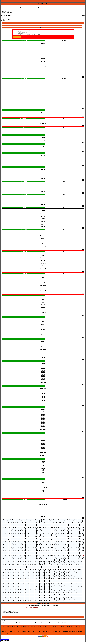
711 (26, 547)
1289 (71, 572)
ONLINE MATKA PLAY (4, 640)
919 (65, 555)
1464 (28, 581)
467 (74, 536)
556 (20, 541)
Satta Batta (12, 629)
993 (61, 558)
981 (35, 558)
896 (15, 555)
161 (69, 524)
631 (18, 544)
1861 (61, 600)
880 (63, 553)
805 (65, 550)
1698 (53, 592)
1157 (64, 566)
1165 (3, 567)
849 (78, 552)
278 (76, 528)
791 (35, 550)
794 (41, 550)
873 (48, 553)
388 (67, 533)
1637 (61, 589)
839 (56, 552)
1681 (10, 592)
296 (33, 530)
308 (58, 530)
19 (35, 519)
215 (22, 527)
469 (78, 536)
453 (43, 536)
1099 (3, 564)
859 (18, 553)
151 (48, 524)
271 (61, 528)
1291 (76, 572)
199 (69, 525)
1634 (53, 589)
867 (35, 553)
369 (26, 533)
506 (76, 538)
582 (76, 541)
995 (65, 558)
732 (71, 547)
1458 (13, 581)
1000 (76, 558)
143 (31, 524)
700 (3, 547)
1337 (31, 575)
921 (69, 555)
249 (13, 528)
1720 (28, 594)
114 (49, 522)
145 (35, 524)
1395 (15, 578)
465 (69, 536)
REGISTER (42, 27)
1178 (35, 567)
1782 (23, 597)
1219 (55, 569)
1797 (61, 597)
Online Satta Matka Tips (30, 631)
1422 (3, 580)
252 (20, 528)
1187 (57, 567)
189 (48, 525)
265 (48, 528)
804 (63, 550)
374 (37, 533)
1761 (51, 595)
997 (69, 558)
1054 (51, 561)
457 (52, 536)
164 (76, 524)
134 (11, 524)
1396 (18, 578)
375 (39, 533)
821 (18, 552)
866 (33, 553)
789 (31, 550)
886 (76, 553)
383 (56, 533)
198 (67, 525)
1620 (18, 589)
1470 (43, 581)
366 (20, 533)
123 (68, 522)
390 (71, 533)
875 (52, 553)
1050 (41, 561)
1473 (51, 581)
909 (43, 555)
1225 (71, 569)
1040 (15, 561)
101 (21, 522)
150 (46, 524)
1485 (81, 581)
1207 (25, 569)
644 (46, 544)
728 (63, 547)
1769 (71, 595)
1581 (81, 586)
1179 (37, 567)
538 (63, 539)
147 (39, 524)
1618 (13, 589)
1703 (66, 592)
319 (82, 530)
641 (39, 544)
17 (31, 519)
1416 (68, 578)
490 (41, 538)
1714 (13, 594)
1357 (81, 575)
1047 (33, 561)
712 (28, 547)
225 (43, 527)
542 (71, 539)
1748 (18, 595)
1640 (68, 589)
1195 (77, 567)
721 (48, 547)
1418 (73, 578)
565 (39, 541)
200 (71, 525)
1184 (50, 567)
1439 (46, 580)
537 (61, 539)
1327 (5, 575)
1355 (76, 575)
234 (63, 527)
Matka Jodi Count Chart (70, 626)
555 (18, 541)
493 (48, 538)
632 (20, 544)
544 (76, 539)
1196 (79, 567)
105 (29, 522)
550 (7, 541)
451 (39, 536)
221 (35, 527)
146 (37, 524)
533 (52, 539)
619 (73, 542)
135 (13, 524)
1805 (81, 597)
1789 (41, 597)
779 (9, 550)
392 (76, 533)
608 (50, 542)
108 (36, 522)
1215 (45, 569)
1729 (51, 594)
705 (13, 547)
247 (9, 528)
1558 (23, 586)
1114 (40, 564)
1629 (41, 589)
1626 (33, 589)
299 (39, 530)
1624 (28, 589)
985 (43, 558)
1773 (81, 595)
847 (74, 552)
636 (28, 544)
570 (50, 541)
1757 (41, 595)
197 (65, 525)
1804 (78, 597)
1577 (71, 586)
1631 (46, 589)
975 (22, 558)
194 (58, 525)
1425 (10, 580)
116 (53, 522)
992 (58, 558)
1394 (13, 578)
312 (67, 530)
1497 (31, 583)
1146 (37, 566)
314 (71, 530)
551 (9, 541)
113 (46, 522)
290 (20, 530)
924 (76, 555)
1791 (46, 597)
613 (61, 542)
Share (84, 15)
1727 (46, 594)
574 (58, 541)
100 (19, 522)
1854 (43, 600)
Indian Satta (32, 629)
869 (39, 553)
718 (41, 547)
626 (7, 544)
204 (80, 525)
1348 (58, 575)
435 (5, 536)
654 (67, 544)
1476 (58, 581)
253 (22, 528)
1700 (58, 592)
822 (20, 552)
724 (54, 547)
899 (22, 555)
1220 (58, 569)
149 (43, 524)
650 (58, 544)
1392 (8, 578)
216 (24, 527)
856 (11, 553)
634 (24, 544)
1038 (10, 561)
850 (80, 552)
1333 (21, 575)
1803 (76, 597)
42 (76, 519)
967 (5, 558)
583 (78, 541)
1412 (58, 578)
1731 (56, 594)
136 (15, 524)
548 (3, 541)
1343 (46, 575)
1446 (63, 580)
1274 (33, 572)
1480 (68, 581)
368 (24, 533)
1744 (8, 595)
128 (78, 522)
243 (82, 527)
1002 (81, 558)
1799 (66, 597)
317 (78, 530)
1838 (3, 600)
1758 (43, 595)
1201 (10, 569)
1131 (81, 564)
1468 (38, 581)
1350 (63, 575)
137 (18, 524)
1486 (3, 583)
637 (31, 544)
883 (69, 553)
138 (20, 524)
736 (80, 547)
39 (71, 519)
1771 (76, 595)
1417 (71, 578)
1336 (28, 575)
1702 (63, 592)
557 (22, 541)
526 (37, 539)
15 (28, 519)
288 (15, 530)
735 (78, 547)
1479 (66, 581)
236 (67, 527)
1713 (10, 594)
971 (13, 558)
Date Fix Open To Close (69, 629)
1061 (68, 561)
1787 (36, 597)
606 (46, 542)
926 (80, 555)
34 (62, 519)
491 (43, 538)
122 (66, 522)
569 (48, 541)
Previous (4, 519)
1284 (58, 572)
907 (39, 555)
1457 (10, 581)
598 (28, 542)
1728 (48, 594)
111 (42, 522)
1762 (53, 595)
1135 (10, 566)
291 (22, 530)
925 (78, 555)
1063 (73, 561)
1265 (10, 572)
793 (39, 550)
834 (46, 552)
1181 (42, 567)
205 (82, 525)
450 (37, 536)
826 (28, 552)
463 (65, 536)
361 (9, 533)
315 (73, 530)
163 (74, 524)
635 (26, 544)
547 (82, 539)
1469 (41, 581)
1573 (61, 586)
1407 (46, 578)
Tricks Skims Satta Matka (77, 629)
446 (28, 536)
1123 (62, 564)
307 (56, 530)
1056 (56, 561)
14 (26, 519)
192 (54, 525)
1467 (36, 581)
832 (41, 552)
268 (54, 528)
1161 (74, 566)
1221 (60, 569)
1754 (33, 595)
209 (9, 527)
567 (43, 541)
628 (11, 544)
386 (63, 533)
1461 (21, 581)
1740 (78, 594)
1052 (46, 561)
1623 (26, 589)
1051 (43, 561)
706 (15, 547)
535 (56, 539)
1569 (51, 586)
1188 (60, 567)
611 (56, 542)
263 (43, 528)
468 (76, 536)
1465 (31, 581)
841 (61, 552)
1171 (18, 567)
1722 (33, 594)
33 (60, 519)
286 (11, 530)
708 (20, 547)
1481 (71, 581)
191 (52, 525)
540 (67, 539)
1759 (46, 595)
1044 (26, 561)
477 (13, 538)
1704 (68, 592)
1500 (38, 583)
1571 (56, 586)
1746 (13, 595)
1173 (23, 567)
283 (5, 530)
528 (41, 539)
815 (5, 552)
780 (11, 550)
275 (69, 528)
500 (63, 538)
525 (35, 539)
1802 (73, 597)
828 (33, 552)
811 (78, 550)
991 (56, 558)
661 (82, 544)
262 (41, 528)
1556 (18, 586)
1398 (23, 578)
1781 (21, 597)
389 (69, 533)
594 (20, 542)
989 (52, 558)
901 (26, 555)
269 (56, 528)
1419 (76, 578)
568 (46, 541)
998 (71, 558)
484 (28, 538)
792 (37, 550)
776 (3, 550)
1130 (79, 564)
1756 (38, 595)
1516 (78, 583)
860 (20, 553)
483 (26, 538)
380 (50, 533)
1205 (20, 569)
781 (13, 550)
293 (26, 530)
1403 (36, 578)
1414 (63, 578)
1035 (3, 561)
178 (24, 525)
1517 (81, 583)
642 (41, 544)
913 (52, 555)
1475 (56, 581)
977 (26, 558)
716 (37, 547)
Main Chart (3, 629)
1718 (23, 594)
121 (63, 522)
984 (41, 558)
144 (33, 524)
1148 (42, 566)
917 (61, 555)
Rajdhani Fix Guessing (79, 631)
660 (80, 544)
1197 (82, 567)
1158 (67, 566)
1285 (61, 572)
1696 (48, 592)
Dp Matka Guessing (65, 631)
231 (56, 527)
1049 (38, 561)
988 (50, 558)
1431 (26, 580)
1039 (13, 561)
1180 (40, 567)
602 (37, 542)
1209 (30, 569)
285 (9, 530)
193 (56, 525)
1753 (31, 595)
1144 (32, 566)
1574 (63, 586)
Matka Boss (22, 629)
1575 (66, 586)
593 (18, 542)
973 (18, 558)
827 (31, 552)
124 (70, 522)
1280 (48, 572)
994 (63, 558)
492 (46, 538)
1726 (43, 594)
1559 (26, 586)
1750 (23, 595)
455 (48, 536)
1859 (56, 600)
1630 (43, 589)
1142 (28, 566)
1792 (48, 597)
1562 (33, 586)
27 (49, 519)
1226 (73, 569)
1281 (51, 572)
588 (7, 542)
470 (80, 536)
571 (52, 541)
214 (20, 527)
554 (15, 541)
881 (65, 553)
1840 (8, 600)
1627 (36, 589)
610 (54, 542)
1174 (25, 567)
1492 (18, 583)
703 (9, 547)
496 (54, 538)
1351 (66, 575)
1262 (3, 572)
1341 (41, 575)
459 (56, 536)
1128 (74, 564)
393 (78, 533)
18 (33, 519)
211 (13, 527)
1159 (69, 566)
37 (67, 519)
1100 (5, 564)
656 (71, 544)
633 (22, 544)
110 (40, 522)
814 (3, 552)
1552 (8, 586)
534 (54, 539)
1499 (36, 583)
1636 (58, 589)
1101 (8, 564)
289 (18, 530)
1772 (78, 595)
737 (82, 547)
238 (71, 527)
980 (33, 558)
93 (6, 522)
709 (22, 547)
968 (7, 558)
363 (13, 533)
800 (54, 550)
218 (28, 527)
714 (33, 547)
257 (31, 528)
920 (67, 555)
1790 (43, 597)
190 (50, 525)
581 (74, 541)
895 (13, 555)
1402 (33, 578)
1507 (56, 583)
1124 (64, 564)
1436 (38, 580)
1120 (54, 564)
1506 (53, 583)
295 (31, 530)
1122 (59, 564)
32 (58, 519)
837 (52, 552)
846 (71, 552)
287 (13, 530)
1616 (8, 589)
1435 (36, 580)
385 (61, 533)
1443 (56, 580)
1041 (18, 561)
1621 (21, 589)
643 (43, 544)
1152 (52, 566)
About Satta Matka (12, 626)
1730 (53, 594)
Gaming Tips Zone (4, 631)
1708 (78, 592)
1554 (13, 586)
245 (5, 528)
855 (9, 553)
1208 (28, 569)
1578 (73, 586)
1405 (41, 578)
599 (31, 542)
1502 (43, 583)
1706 (73, 592)
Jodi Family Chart (36, 626)
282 (3, 530)
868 (37, 553)
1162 (77, 566)
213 (18, 527)
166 (80, 524)
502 (67, 538)
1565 (41, 586)
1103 (13, 564)
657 (74, 544)
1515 (76, 583)
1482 (73, 581)
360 (7, 533)
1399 (26, 578)
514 (11, 539)
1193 (72, 567)
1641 (71, 589)
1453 (81, 580)
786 (24, 550)
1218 (53, 569)
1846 (23, 600)
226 (46, 527)
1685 (21, 592)
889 (82, 553)
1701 (61, 592)
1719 (25, 594)
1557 (21, 586)
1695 (46, 592)
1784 (28, 597)
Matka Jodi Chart (42, 626)
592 (15, 542)
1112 (35, 564)
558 (24, 541)
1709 (81, 592)
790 (33, 550)
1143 (30, 566)
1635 (56, 589)
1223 (66, 569)
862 (24, 553)
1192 (69, 567)
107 (34, 522)
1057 (58, 561)
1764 (58, 595)
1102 (10, 564)
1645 (81, 589)
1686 (23, 592)
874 (50, 553)
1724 (38, 594)
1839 (5, 600)
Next (63, 600)
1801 (71, 597)
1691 (36, 592)
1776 (8, 597)
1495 (26, 583)
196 (63, 525)
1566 (43, 586)
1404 (38, 578)
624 (3, 544)
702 (7, 547)
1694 (43, 592)
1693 (41, 592)
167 (82, 524)
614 (63, 542)
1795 (56, 597)
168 (3, 525)
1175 (28, 567)
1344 (48, 575)
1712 (8, 594)
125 (72, 522)
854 (7, 553)
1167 (8, 567)
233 (61, 527)
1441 (51, 580)
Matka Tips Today (17, 629)
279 (78, 528)
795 (43, 550)
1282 (53, 572)
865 (31, 553)
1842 (13, 600)
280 (80, 528)
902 (28, 555)
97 (13, 522)
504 (71, 538)
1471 (46, 581)
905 (35, 555)
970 (11, 558)
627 (9, 544)
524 (33, 539)
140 (24, 524)
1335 (26, 575)
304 (50, 530)
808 (71, 550)
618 (71, 542)
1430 (23, 580)
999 (74, 558)
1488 (8, 583)
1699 (56, 592)
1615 (5, 589)
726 (58, 547)
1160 (72, 566)
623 (82, 542)
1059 (63, 561)
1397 (21, 578)
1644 (78, 589)
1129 (76, 564)
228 (50, 527)
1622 (23, 589)
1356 (78, 575)
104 (27, 522)
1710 (3, 594)
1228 (78, 569)
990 (54, 558)
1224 (68, 569)
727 (61, 547)
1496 (28, 583)
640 (37, 544)
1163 (79, 566)
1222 (63, 569)
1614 (3, 589)
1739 (76, 594)
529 (43, 539)
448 (33, 536)
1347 (56, 575)
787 (26, 550)
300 (41, 530)
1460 (18, 581)
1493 (21, 583)
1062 (71, 561)
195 (61, 525)
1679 (5, 592)
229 (52, 527)
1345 (51, 575)
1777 (10, 597)
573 (56, 541)
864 (28, 553)
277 (74, 528)
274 (67, 528)
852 (3, 553)
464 (67, 536)
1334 (23, 575)
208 (7, 527)
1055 (53, 561)
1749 (21, 595)
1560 (28, 586)
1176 (30, 567)
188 (46, 525)
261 (39, 528)
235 (65, 527)
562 (33, 541)
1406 (43, 578)
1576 (68, 586)
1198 (3, 569)
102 (23, 522)
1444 (58, 580)
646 (50, 544)
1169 (13, 567)
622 (80, 542)
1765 (61, 595)
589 (9, 542)
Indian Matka (8, 629)
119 (59, 522)
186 (41, 525)
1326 (3, 575)
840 (58, 552)
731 (69, 547)
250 (15, 528)
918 (63, 555)
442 (20, 536)
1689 (31, 592)
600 (33, 542)
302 (46, 530)
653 (65, 544)
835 (48, 552)
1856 (48, 600)
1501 (41, 583)
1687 (26, 592)
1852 (38, 600)
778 (7, 550)
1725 (41, 594)
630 (15, 544)
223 (39, 527)
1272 (28, 572)
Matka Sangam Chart (55, 626)
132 (7, 524)
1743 (5, 595)
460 (58, 536)
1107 (23, 564)
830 (37, 552)
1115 (42, 564)
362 (11, 533)
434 (3, 536)
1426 (13, 580)
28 (51, 519)
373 (35, 533)
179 (26, 525)
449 (35, 536)
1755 (36, 595)
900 (24, 555)
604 (41, 542)
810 (76, 550)
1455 (5, 581)
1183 (47, 567)
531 (48, 539)
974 (20, 558)
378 (46, 533)
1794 (53, 597)
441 (18, 536)
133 (9, 524)
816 (7, 552)
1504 (48, 583)
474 (7, 538)
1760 (48, 595)
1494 (23, 583)
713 (30, 547)
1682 (13, 592)
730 (67, 547)
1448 (68, 580)
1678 (3, 592)
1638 (63, 589)
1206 (23, 569)
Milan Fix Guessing (5, 633)
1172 (20, 567)
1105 (18, 564)
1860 (58, 600)
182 (33, 525)
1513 (71, 583)
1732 (58, 594)
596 (24, 542)
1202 (13, 569)
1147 (40, 566)
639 (35, 544)
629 (13, 544)
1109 (28, 564)
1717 (20, 594)
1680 (8, 592)
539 (65, 539)
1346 (53, 575)
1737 (71, 594)
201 (74, 525)
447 (31, 536)
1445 (61, 580)
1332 (18, 575)
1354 (73, 575)
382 (54, 533)
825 (26, 552)
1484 (78, 581)
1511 (66, 583)
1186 (55, 567)
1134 (8, 566)
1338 (33, 575)
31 (56, 519)
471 (82, 536)
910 (46, 555)
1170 (15, 567)
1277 (41, 572)
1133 (5, 566)
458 (54, 536)
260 (37, 528)
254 (24, 528)
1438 (43, 580)
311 (65, 530)
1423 (5, 580)
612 (58, 542)
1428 (18, 580)
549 (5, 541)
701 (5, 547)
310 (63, 530)
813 (82, 550)
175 (18, 525)
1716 (18, 594)
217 (26, 527)
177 (22, 525)
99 (17, 522)
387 (65, 533)
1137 (15, 566)
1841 (10, 600)
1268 (18, 572)
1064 (76, 561)
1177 (32, 567)
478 (15, 538)
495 (52, 538)
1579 (76, 586)
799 (52, 550)
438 (11, 536)
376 (41, 533)
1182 (45, 567)
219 (30, 527)
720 (46, 547)
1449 (71, 580)
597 (26, 542)
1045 (28, 561)
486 (33, 538)
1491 (15, 583)
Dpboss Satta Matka (53, 629)
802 (58, 550)
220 (33, 527)
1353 (71, 575)
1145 (35, 566)
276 (71, 528)
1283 (56, 572)
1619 (15, 589)
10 (19, 519)
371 (31, 533)
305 (52, 530)
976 (24, 558)
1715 (15, 594)
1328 (8, 575)
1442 (53, 580)
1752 (28, 595)
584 (80, 541)
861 (22, 553)
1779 (15, 597)
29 (53, 519)
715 (35, 547)
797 (48, 550)
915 (56, 555)
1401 (31, 578)
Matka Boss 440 (37, 631)
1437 (41, 580)
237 (69, 527)
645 (48, 544)
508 (80, 538)
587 (5, 542)
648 (54, 544)
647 (52, 544)
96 (11, 522)
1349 (61, 575)
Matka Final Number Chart (62, 626)
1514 (73, 583)
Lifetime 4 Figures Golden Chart (12, 631)
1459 (15, 581)
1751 (26, 595)
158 (63, 524)
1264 (8, 572)
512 (7, 539)
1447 (66, 580)
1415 (66, 578)
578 (67, 541)
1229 (81, 569)
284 (7, 530)
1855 (46, 600)
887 (78, 553)
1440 (48, 580)
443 (22, 536)
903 (31, 555)
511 (5, 539)
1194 (74, 567)
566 (41, 541)
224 (41, 527)
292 (24, 530)
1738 (73, 594)
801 (56, 550)
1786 (33, 597)
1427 (15, 580)
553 (13, 541)
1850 (33, 600)
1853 (41, 600)
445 (26, 536)
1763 (56, 595)
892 (7, 555)
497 (56, 538)
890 (3, 555)
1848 (28, 600)
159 (65, 524)
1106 (20, 564)
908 (41, 555)
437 (9, 536)
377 (43, 533)
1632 (48, 589)
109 (38, 522)
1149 (45, 566)
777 (5, 550)
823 (22, 552)
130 (3, 524)
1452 (78, 580)
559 (26, 541)
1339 (36, 575)
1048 (36, 561)
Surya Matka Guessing (51, 631)
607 (48, 542)
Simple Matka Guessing (43, 631)
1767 (66, 595)
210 (11, 527)
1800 (68, 597)
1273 (31, 572)
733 (73, 547)
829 (35, 552)
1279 (46, 572)
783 (18, 550)
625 (5, 544)
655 (69, 544)
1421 (81, 578)
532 (50, 539)
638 (33, 544)
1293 (81, 572)
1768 (68, 595)
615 (65, 542)
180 (28, 525)
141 (26, 524)
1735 (66, 594)
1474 (53, 581)
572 (54, 541)
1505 (51, 583)
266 (50, 528)
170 (7, 525)
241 (78, 527)
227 (48, 527)
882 (67, 553)
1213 (40, 569)
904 (33, 555)
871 (43, 553)
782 (15, 550)
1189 (62, 567)
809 (74, 550)
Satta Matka (31, 626)
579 (69, 541)
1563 (36, 586)
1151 (50, 566)
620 (76, 542)
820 (15, 552)
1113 (37, 564)
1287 (66, 572)
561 (31, 541)
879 (61, 553)
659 (78, 544)
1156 (62, 566)
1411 (56, 578)
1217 (50, 569)
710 (24, 547)
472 (3, 538)
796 (46, 550)
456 (50, 536)
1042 (21, 561)
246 (7, 528)
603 (39, 542)
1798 (63, 597)
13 (24, 519)
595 (22, 542)
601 (35, 542)
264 (46, 528)
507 (78, 538)
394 (80, 533)
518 (20, 539)
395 (82, 533)
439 (13, 536)
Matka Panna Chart (48, 626)
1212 (38, 569)
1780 (18, 597)
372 (33, 533)
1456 (8, 581)
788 (28, 550)
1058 (61, 561)
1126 (69, 564)
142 (28, 524)
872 (46, 553)
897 (18, 555)
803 (61, 550)
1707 (76, 592)
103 (25, 522)
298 (37, 530)
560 (28, 541)
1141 (25, 566)
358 (3, 533)
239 (73, 527)
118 (57, 522)
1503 (46, 583)
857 (13, 553)
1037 (8, 561)
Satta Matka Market (37, 629)
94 (8, 522)
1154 (57, 566)
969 (9, 558)
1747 (15, 595)
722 (50, 547)
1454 (3, 581)
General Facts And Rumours (25, 626)
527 (39, 539)
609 (52, 542)
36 (65, 519)
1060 (66, 561)
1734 (63, 594)
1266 (13, 572)
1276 (38, 572)
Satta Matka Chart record (12, 633)
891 (5, 555)
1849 (31, 600)
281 (82, 528)
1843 (15, 600)
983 (39, 558)
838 (54, 552)
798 (50, 550)
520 (24, 539)
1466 (33, 581)
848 (76, 552)
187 (43, 525)
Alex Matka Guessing (58, 631)
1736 (68, 594)
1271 (26, 572)
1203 (15, 569)
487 (35, 538)
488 (37, 538)
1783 (26, 597)
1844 (18, 600)
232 (58, 527)
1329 (10, 575)
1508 (58, 583)
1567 (46, 586)
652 (63, 544)
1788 (38, 597)
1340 (38, 575)
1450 (73, 580)
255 (26, 528)
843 (65, 552)
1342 (43, 575)
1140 (23, 566)
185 (39, 525)
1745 (10, 595)
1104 (15, 564)
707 (18, 547)
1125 (67, 564)
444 (24, 536)
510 (3, 539)
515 (13, 539)
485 (31, 538)
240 (76, 527)
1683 (15, 592)
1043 (23, 561)
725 (56, 547)
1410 (53, 578)
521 (26, 539)
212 (15, 527)
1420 (78, 578)
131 (5, 524)
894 (11, 555)
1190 (64, 567)
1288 (68, 572)
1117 (47, 564)
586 (3, 542)
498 (58, 538)
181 (31, 525)
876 (54, 553)
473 (5, 538)
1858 (53, 600)
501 (65, 538)
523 (30, 539)
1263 (5, 572)
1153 (55, 566)
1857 (51, 600)
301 (43, 530)
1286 (63, 572)
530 (46, 539)
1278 (43, 572)
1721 (30, 594)
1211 (35, 569)
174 (15, 525)
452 (41, 536)
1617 (10, 589)
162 (71, 524)
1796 (58, 597)
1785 (31, 597)
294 (28, 530)
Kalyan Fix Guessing (72, 631)
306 (54, 530)
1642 (73, 589)
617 (69, 542)
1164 (82, 566)
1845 (21, 600)
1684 (18, 592)
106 (32, 522)
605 (43, 542)
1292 (78, 572)
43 (78, 519)
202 (76, 525)
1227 (76, 569)
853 (5, 553)
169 (5, 525)
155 (56, 524)
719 (43, 547)
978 (28, 558)
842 (63, 552)
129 (81, 522)
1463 (26, 581)
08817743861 (43, 616)
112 (44, 522)
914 (54, 555)
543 (73, 539)
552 (11, 541)
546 (80, 539)
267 (52, 528)
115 (51, 522)
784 (20, 550)
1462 (23, 581)
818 (11, 552)
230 (54, 527)
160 (67, 524)
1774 (3, 597)
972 (15, 558)
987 (48, 558)
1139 (20, 566)
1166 (5, 567)
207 (5, 527)
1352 (68, 575)
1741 (81, 594)
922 (71, 555)
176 (20, 525)
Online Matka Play (47, 629)
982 (37, 558)
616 (67, 542)
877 (56, 553)
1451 (76, 580)
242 (80, 527)
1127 (71, 564)
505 (74, 538)
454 (46, 536)
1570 (53, 586)
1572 (58, 586)
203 (78, 525)
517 (18, 539)
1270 (23, 572)
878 (58, 553)
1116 (44, 564)
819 (13, 552)
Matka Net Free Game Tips (61, 629)
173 (13, 525)
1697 (51, 592)
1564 (38, 586)
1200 (8, 569)
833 (43, 552)
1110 (30, 564)
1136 (13, 566)
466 (71, 536)
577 (65, 541)
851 (82, 552)
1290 (73, 572)
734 (76, 547)
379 (48, 533)
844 (67, 552)
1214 (43, 569)
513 (9, 539)
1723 (36, 594)
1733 (61, 594)
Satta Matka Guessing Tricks (22, 631)
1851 (36, 600)
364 (15, 533)
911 (48, 555)
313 (69, 530)
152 (50, 524)
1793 (51, 597)
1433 (31, 580)
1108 (25, 564)
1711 (5, 594)
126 (74, 522)
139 (22, 524)
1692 (38, 592)
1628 (38, 589)
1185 (52, 567)
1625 (31, 589)
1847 (26, 600)
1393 (10, 578)
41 (74, 519)
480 (20, 538)
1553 (10, 586)
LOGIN (42, 25)
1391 (5, 578)
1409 (51, 578)
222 (37, 527)
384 (58, 533)
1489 (10, 583)
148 (41, 524)
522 (28, 539)
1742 (3, 595)
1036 (5, 561)
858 (15, 553)
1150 (47, 566)
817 (9, 552)
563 (35, 541)
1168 (10, 567)
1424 (8, 580)
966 (3, 558)
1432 (28, 580)
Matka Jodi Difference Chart (79, 626)
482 (24, 538)
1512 (68, 583)
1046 (31, 561)
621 (78, 542)
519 (22, 539)
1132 (3, 566)
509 (82, 538)
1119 (52, 564)
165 (78, 524)
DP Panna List (18, 626)
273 (65, 528)
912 (50, 555)
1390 (3, 578)
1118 (49, 564)
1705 (71, 592)
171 (9, 525)
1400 (28, 578)
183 (35, 525)
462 (63, 536)
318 (80, 530)
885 (74, 553)
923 (73, 555)
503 (69, 538)
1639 (66, 589)
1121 (57, 564)
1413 (61, 578)
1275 (36, 572)
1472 (48, 581)
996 (67, 558)
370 (28, 533)
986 (46, 558)
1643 (76, 589)
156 (58, 524)
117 (55, 522)
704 (11, 547)
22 (40, 519)
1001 (79, 558)
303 (48, 530)
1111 (32, 564)
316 (76, 530)
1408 (48, 578)
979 (31, 558)
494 (50, 538)
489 (39, 538)
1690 (33, 592)
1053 (48, 561)
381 (52, 533)
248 (11, 528)
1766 (63, 595)
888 (80, 553)
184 (37, 525)
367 (22, 533)
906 (37, 555)
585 (82, 541)
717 (39, 547)
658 (76, 544)
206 (3, 527)
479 (18, 538)
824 (24, 552)
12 (22, 519)
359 (5, 533)
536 (58, 539)
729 (65, 547)
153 (52, 524)
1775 (5, 597)
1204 (18, 569)
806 (67, 550)
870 (41, 553)
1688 (28, 592)
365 (18, 533)
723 (52, 547)
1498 (33, 583)
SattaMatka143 (27, 629)
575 (61, 541)
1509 (61, 583)
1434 (33, 580)
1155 (60, 566)
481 (22, 538)
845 (69, 552)
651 (61, 544)
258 (33, 528)
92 (4, 522)
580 (71, 541)
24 (44, 519)
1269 (21, 572)
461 (61, 536)
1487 (5, 583)
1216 (48, 569)
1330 (13, 575)
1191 (67, 567)
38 (69, 519)
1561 (31, 586)
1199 (5, 569)
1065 (78, 561)
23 (42, 519)
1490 (13, 583)
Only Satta (42, 629)
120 (61, 522)
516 (15, 539)
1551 (5, 586)
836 (50, 552)
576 (63, 541)
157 (61, 524)
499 (61, 538)
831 (39, 552)
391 (74, 533)
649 (56, 544)
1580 (78, 586)
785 (22, 550)
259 (35, 528)
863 (26, 553)
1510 (63, 583)
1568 (48, 586)
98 (15, 522)
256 (28, 528)
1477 (61, 581)
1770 (73, 595)
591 (13, 542)
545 (78, 539)
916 (58, 555)
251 (18, 528)
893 (9, 555)
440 (15, 536)
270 (58, 528)
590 (11, 542)
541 (69, 539)
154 (54, 524)
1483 (76, 581)
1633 (51, 589)
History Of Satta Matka (5, 626)
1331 (15, 575)
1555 (15, 586)
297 (35, 530)
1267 (15, 572)
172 (11, 525)
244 (3, 528)
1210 (33, 569)
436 (7, 536)
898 (20, 555)
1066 (81, 561)
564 (37, 541)
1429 (21, 580)
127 (76, 522)
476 (11, 538)
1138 (18, 566)
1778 (13, 597)
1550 (3, 586)
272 (63, 528)
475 (9, 538)
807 (69, 550)
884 (71, 553)
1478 (63, 581)
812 (80, 550)
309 (61, 530)
